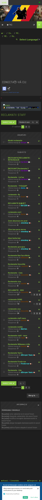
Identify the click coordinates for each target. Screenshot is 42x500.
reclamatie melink (15, 327)
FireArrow (25, 364)
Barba (23, 214)
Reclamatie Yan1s (15, 353)
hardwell (24, 162)
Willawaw (24, 258)
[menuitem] (9, 24)
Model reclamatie (15, 140)
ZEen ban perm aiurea (17, 229)
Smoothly (25, 275)
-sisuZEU (24, 266)
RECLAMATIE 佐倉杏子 (17, 203)
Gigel (23, 338)
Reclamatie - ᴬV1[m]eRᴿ (17, 186)
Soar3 (23, 197)
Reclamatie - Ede (15, 370)
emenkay (24, 223)
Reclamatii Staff (13, 115)
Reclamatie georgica (16, 247)
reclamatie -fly (14, 195)
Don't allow (34, 497)
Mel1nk (24, 329)
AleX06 (24, 284)
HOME (4, 3)
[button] (29, 126)
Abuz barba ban (14, 238)
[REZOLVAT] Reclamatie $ (18, 169)
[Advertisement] (21, 62)
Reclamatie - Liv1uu (16, 177)
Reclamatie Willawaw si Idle (19, 344)
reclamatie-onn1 (14, 212)
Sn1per (24, 143)
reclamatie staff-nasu (17, 318)
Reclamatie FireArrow (17, 362)
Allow (25, 497)
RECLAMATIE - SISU (16, 290)
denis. (23, 188)
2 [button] (26, 127)
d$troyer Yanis (27, 355)
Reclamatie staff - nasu (17, 336)
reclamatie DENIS (15, 300)
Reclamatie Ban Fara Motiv (19, 255)
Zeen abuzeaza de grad (17, 221)
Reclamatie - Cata (15, 273)
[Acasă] (21, 13)
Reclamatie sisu (14, 282)
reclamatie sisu (14, 309)
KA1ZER (24, 206)
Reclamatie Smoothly (16, 264)
